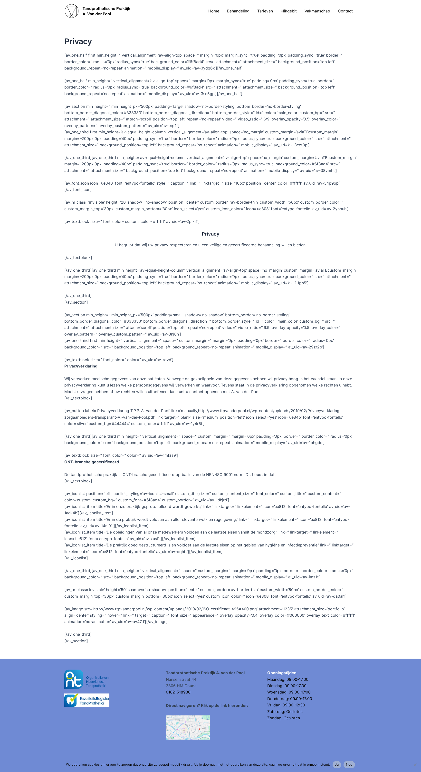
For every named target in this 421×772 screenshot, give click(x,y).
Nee (349, 764)
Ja (337, 764)
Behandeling (238, 11)
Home (213, 11)
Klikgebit (289, 11)
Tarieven (265, 11)
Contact (345, 11)
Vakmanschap (317, 11)
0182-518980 (178, 692)
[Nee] (414, 764)
